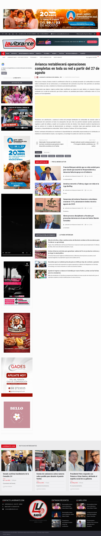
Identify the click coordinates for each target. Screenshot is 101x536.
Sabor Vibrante (58, 57)
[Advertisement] (67, 107)
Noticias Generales (71, 53)
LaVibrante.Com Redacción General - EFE (50, 77)
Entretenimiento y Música (26, 53)
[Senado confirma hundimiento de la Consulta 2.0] (16, 460)
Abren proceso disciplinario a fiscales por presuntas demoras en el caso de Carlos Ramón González (81, 218)
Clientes (82, 53)
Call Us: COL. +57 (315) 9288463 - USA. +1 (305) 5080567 (34, 34)
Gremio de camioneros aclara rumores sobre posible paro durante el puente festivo (50, 476)
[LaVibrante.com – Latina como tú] (19, 43)
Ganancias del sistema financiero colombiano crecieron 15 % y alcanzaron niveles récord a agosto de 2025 (80, 201)
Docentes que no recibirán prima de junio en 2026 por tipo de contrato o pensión (73, 262)
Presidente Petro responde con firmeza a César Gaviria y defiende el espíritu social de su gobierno (83, 476)
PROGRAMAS (33, 57)
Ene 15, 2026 (89, 224)
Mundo (54, 53)
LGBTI (3, 57)
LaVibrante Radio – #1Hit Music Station (17, 57)
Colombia (46, 53)
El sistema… (66, 211)
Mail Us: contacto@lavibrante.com (60, 34)
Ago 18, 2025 (89, 176)
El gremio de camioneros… (43, 486)
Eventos (38, 53)
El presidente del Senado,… (9, 483)
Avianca (44, 156)
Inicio (7, 53)
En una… (65, 193)
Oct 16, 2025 (89, 208)
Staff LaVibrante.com (45, 57)
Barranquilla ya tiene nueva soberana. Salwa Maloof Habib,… (68, 514)
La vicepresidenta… (68, 179)
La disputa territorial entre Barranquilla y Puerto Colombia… (92, 514)
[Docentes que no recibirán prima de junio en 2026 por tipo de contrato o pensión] (41, 264)
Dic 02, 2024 (89, 190)
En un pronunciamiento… (76, 486)
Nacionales (46, 152)
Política (61, 53)
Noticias (68, 156)
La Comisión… (66, 227)
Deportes (14, 53)
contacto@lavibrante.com (11, 509)
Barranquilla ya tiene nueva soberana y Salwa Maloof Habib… (67, 506)
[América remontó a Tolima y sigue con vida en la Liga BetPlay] (48, 189)
